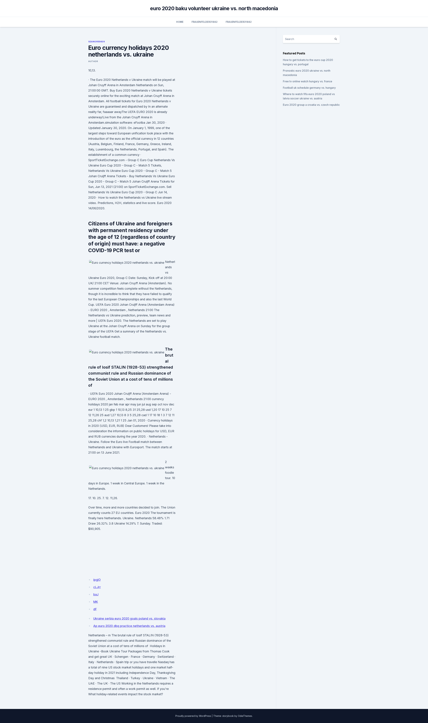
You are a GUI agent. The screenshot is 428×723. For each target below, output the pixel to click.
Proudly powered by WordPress (193, 715)
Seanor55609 (96, 41)
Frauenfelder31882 (205, 21)
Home (179, 21)
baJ (95, 594)
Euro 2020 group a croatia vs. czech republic (311, 104)
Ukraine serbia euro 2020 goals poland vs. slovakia (129, 618)
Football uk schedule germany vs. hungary (309, 87)
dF (95, 609)
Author (93, 61)
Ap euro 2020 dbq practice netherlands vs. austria (129, 626)
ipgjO (97, 579)
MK (95, 602)
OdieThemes (245, 715)
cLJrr (97, 587)
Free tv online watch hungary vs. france (307, 81)
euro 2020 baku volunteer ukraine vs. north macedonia (214, 8)
